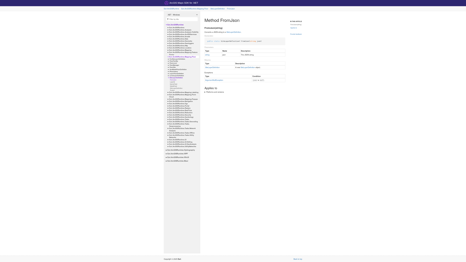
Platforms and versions (215, 92)
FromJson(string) (296, 24)
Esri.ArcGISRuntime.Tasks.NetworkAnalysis (182, 129)
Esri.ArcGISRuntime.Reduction (180, 112)
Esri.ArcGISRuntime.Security (180, 115)
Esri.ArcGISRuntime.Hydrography (181, 150)
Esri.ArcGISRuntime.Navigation (181, 101)
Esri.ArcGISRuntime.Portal (179, 106)
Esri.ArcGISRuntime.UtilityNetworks (182, 146)
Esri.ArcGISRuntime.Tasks (179, 119)
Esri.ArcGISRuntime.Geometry (180, 41)
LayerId (172, 82)
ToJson (172, 90)
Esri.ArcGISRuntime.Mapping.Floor (194, 8)
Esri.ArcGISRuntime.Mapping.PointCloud (182, 96)
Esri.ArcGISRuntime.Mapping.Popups (183, 99)
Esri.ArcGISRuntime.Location (180, 48)
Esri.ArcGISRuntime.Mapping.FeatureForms (183, 53)
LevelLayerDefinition (177, 76)
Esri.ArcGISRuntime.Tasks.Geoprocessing (179, 125)
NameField (173, 84)
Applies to (293, 28)
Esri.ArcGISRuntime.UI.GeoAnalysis (182, 144)
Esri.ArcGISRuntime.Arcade (179, 36)
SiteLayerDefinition (217, 8)
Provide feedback (296, 34)
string (207, 54)
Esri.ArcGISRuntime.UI (177, 140)
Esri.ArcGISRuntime (171, 8)
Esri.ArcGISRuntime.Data (178, 39)
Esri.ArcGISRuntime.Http (178, 46)
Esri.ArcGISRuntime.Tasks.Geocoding (183, 121)
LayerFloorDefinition (177, 74)
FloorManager (174, 65)
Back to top (298, 259)
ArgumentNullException (214, 80)
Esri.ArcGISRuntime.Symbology (181, 117)
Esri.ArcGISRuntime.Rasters (179, 108)
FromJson (231, 8)
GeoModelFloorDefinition (178, 69)
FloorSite (173, 67)
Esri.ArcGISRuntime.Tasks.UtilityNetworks (181, 136)
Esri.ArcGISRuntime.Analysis (180, 30)
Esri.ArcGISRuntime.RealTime (180, 110)
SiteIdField (173, 86)
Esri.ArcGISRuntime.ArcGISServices (183, 34)
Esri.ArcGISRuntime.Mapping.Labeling (183, 92)
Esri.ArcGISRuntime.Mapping (180, 50)
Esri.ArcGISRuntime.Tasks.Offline (182, 133)
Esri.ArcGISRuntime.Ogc (178, 103)
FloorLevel (173, 63)
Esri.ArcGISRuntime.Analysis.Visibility (183, 32)
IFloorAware (174, 71)
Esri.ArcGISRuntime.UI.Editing (180, 142)
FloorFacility (174, 61)
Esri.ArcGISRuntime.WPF (177, 153)
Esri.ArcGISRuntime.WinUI (178, 157)
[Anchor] (203, 28)
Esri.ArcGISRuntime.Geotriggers (181, 43)
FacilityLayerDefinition (177, 59)
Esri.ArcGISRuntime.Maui (177, 161)
